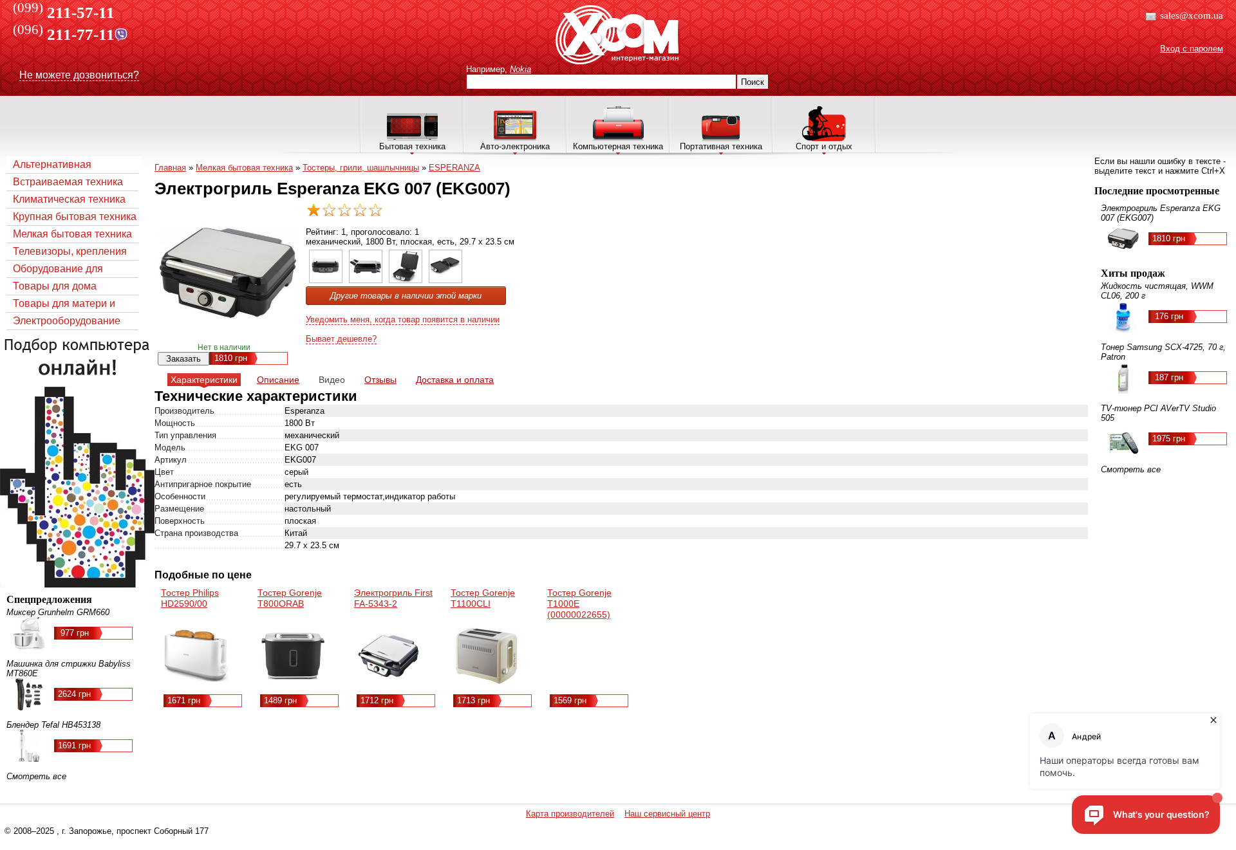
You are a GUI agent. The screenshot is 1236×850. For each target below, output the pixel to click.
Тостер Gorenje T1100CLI (483, 598)
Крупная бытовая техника (74, 216)
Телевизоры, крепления (70, 251)
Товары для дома (55, 286)
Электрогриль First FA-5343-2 (393, 598)
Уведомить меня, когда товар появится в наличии (403, 319)
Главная (170, 167)
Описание (278, 379)
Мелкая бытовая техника (72, 233)
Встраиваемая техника (68, 181)
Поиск (752, 82)
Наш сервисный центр (667, 813)
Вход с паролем (1191, 48)
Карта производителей (570, 813)
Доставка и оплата (455, 379)
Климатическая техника (69, 199)
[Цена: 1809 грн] (325, 280)
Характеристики (204, 379)
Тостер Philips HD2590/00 (190, 598)
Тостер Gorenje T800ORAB (290, 598)
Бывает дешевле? (341, 339)
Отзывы (380, 379)
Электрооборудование (66, 320)
